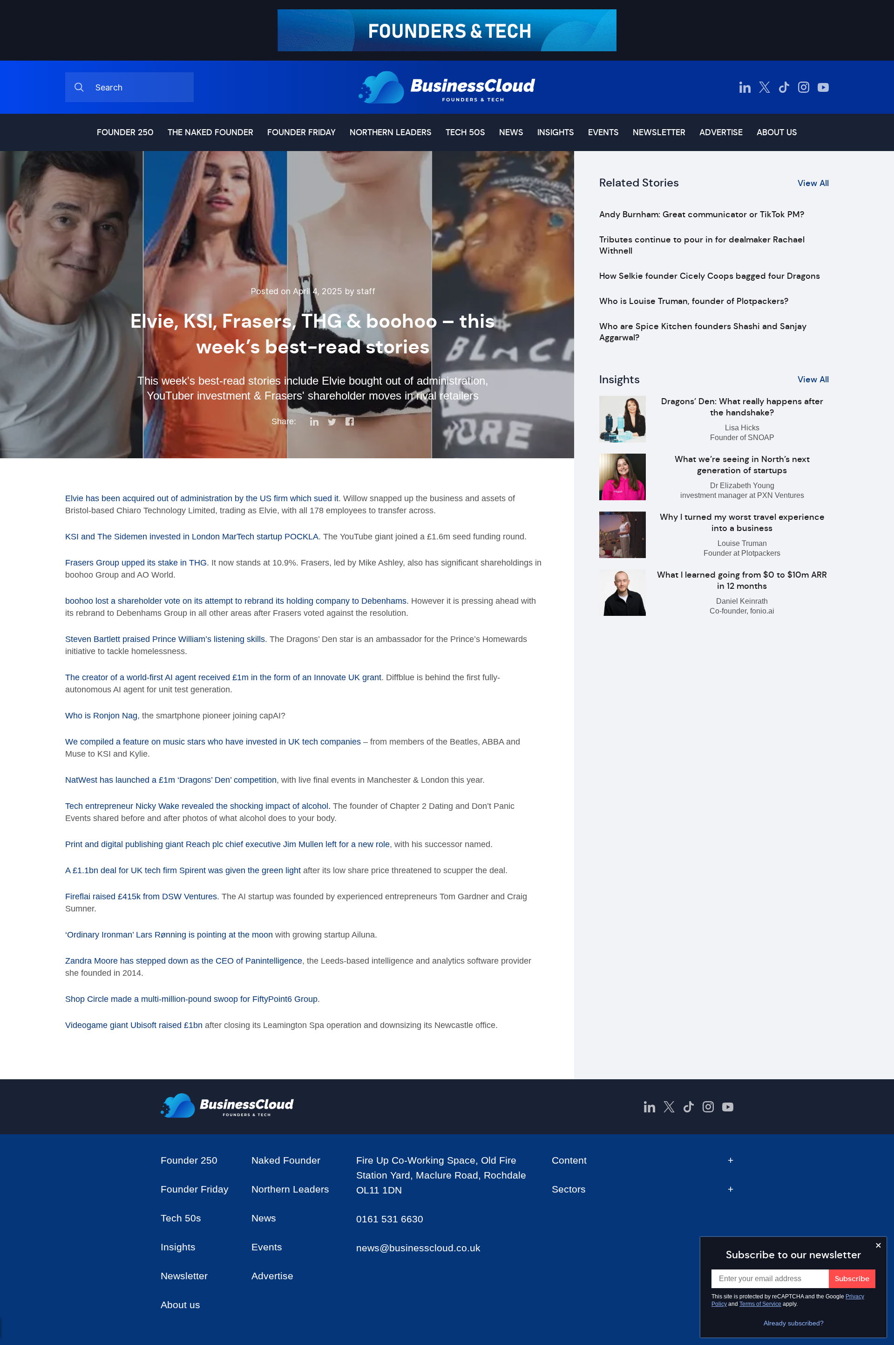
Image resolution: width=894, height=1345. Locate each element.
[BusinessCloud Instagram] (803, 87)
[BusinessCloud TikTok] (784, 87)
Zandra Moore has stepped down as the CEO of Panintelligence (183, 961)
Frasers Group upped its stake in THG (136, 562)
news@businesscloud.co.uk (418, 1247)
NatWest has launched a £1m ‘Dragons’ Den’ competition (171, 780)
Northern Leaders (391, 132)
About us (777, 132)
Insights (555, 132)
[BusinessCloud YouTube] (823, 87)
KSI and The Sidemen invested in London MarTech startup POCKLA (191, 536)
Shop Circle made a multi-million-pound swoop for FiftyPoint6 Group (191, 999)
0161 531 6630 (389, 1219)
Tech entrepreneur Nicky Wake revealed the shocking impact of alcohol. (198, 806)
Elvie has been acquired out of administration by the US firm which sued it (202, 498)
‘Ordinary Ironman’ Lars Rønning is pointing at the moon (169, 934)
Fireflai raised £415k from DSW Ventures (141, 896)
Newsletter (659, 132)
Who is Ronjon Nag (101, 715)
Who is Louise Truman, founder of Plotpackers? (693, 301)
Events (603, 132)
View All (813, 183)
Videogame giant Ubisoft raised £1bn (134, 1025)
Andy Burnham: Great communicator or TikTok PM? (701, 214)
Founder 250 (125, 132)
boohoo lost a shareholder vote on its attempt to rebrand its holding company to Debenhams (235, 601)
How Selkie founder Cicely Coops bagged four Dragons (709, 276)
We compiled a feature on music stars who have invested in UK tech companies (213, 741)
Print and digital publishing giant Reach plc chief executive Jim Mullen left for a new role (227, 844)
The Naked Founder (210, 132)
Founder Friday (301, 132)
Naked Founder (285, 1160)
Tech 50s (465, 132)
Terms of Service (760, 1304)
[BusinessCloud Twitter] (764, 87)
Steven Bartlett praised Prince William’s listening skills (165, 639)
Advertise (721, 132)
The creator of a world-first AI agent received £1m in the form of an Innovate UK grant (223, 677)
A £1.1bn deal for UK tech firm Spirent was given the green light (183, 870)
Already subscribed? (794, 1323)
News (511, 132)
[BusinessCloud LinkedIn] (745, 87)
